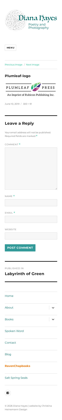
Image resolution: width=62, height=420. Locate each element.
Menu (10, 47)
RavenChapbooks (17, 366)
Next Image (32, 64)
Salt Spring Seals (16, 377)
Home (9, 296)
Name (10, 196)
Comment (12, 144)
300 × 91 (27, 103)
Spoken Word (14, 331)
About (9, 307)
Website (11, 229)
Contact (10, 342)
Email (10, 212)
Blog (8, 354)
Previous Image (13, 64)
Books (9, 319)
